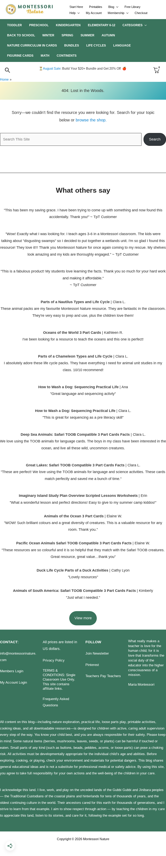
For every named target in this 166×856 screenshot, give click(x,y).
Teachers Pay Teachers (103, 676)
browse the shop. (91, 120)
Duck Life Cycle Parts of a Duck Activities (73, 570)
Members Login (11, 671)
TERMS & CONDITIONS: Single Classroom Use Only (59, 675)
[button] (116, 7)
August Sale (52, 68)
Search (155, 139)
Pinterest (92, 665)
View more (83, 618)
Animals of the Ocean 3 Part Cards (74, 516)
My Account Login (13, 682)
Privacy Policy (54, 660)
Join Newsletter (97, 653)
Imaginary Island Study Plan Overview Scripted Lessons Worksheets (78, 496)
